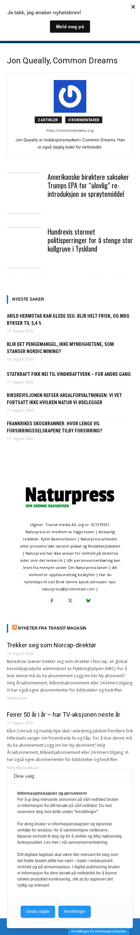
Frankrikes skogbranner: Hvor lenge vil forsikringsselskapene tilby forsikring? (54, 427)
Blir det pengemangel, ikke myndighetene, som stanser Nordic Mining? (60, 348)
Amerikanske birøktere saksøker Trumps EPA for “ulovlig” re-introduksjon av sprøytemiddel (88, 185)
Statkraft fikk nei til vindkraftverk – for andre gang (69, 374)
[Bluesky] (88, 601)
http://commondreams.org (70, 130)
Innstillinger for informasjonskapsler (98, 931)
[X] (70, 601)
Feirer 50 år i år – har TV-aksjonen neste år (63, 714)
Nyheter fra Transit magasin (52, 628)
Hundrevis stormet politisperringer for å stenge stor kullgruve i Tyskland (90, 240)
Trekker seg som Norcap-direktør (51, 645)
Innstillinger (74, 911)
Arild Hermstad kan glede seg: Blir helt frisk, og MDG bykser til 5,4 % (68, 319)
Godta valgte (38, 911)
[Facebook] (51, 601)
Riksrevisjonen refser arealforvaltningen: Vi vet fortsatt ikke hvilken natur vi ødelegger (64, 399)
